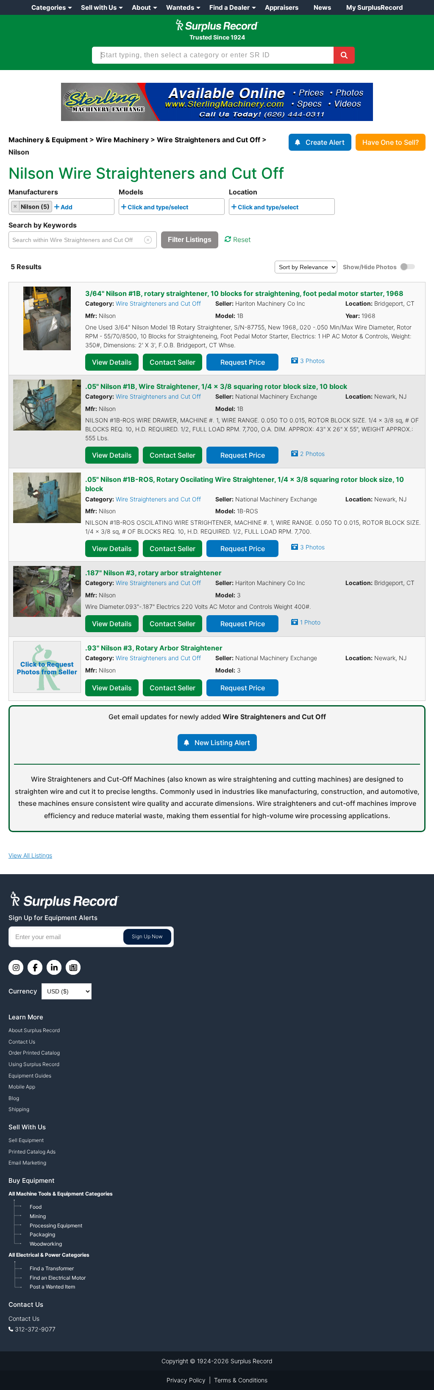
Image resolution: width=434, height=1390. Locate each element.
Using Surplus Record (33, 1064)
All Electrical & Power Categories (48, 1255)
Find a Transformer (52, 1268)
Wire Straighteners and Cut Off (158, 303)
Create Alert (325, 142)
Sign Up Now (147, 936)
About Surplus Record (34, 1030)
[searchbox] (77, 208)
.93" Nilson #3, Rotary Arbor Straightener (154, 648)
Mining (38, 1216)
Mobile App (21, 1086)
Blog (13, 1098)
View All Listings (30, 855)
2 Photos (312, 453)
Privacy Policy (186, 1380)
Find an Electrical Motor (58, 1278)
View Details (112, 362)
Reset (242, 239)
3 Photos (312, 360)
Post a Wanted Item (52, 1286)
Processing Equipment (56, 1225)
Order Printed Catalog (34, 1053)
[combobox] (61, 206)
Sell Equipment (26, 1140)
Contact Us (21, 1041)
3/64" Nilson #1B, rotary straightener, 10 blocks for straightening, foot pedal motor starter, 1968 (244, 293)
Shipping (18, 1109)
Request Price (242, 362)
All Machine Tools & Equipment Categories (60, 1193)
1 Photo (310, 622)
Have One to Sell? (390, 142)
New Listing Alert (222, 742)
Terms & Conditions (240, 1380)
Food (36, 1207)
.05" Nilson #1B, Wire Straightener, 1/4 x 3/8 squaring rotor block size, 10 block (216, 386)
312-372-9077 (35, 1329)
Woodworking (46, 1244)
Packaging (42, 1234)
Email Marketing (27, 1162)
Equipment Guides (29, 1075)
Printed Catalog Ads (32, 1151)
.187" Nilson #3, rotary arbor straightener (153, 572)
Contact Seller (172, 362)
